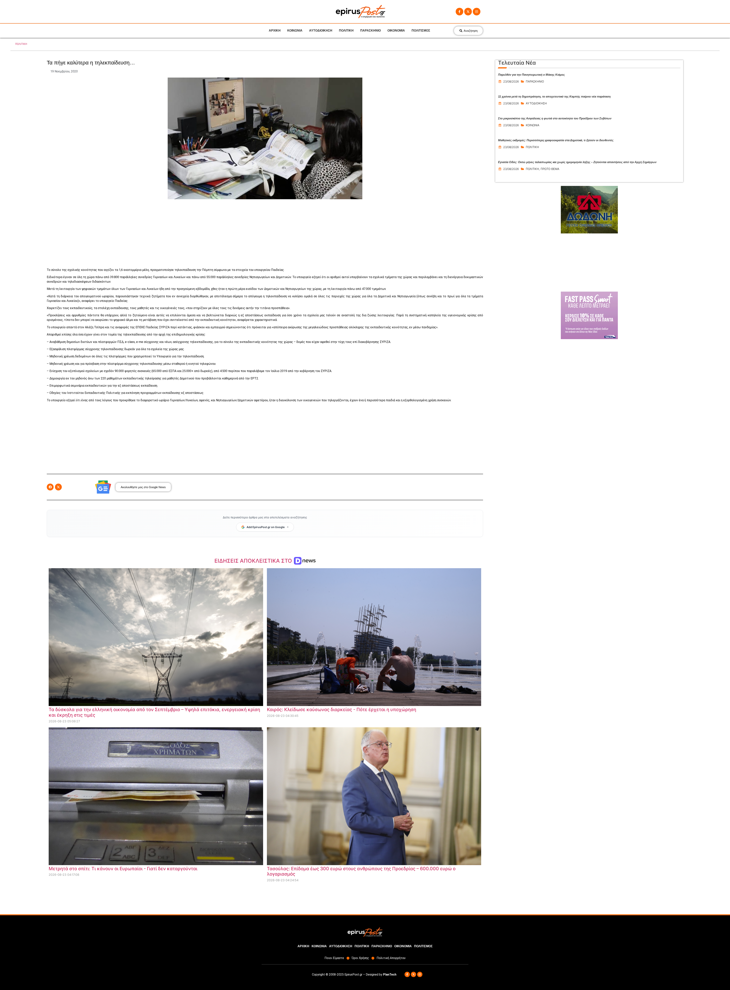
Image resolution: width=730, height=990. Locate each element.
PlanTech (389, 974)
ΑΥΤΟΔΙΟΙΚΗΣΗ (320, 30)
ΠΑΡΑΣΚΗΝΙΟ (370, 30)
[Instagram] (476, 11)
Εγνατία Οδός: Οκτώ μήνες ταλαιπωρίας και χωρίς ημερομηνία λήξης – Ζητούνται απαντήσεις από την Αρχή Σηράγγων (577, 162)
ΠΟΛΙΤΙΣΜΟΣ (421, 30)
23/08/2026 (511, 81)
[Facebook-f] (459, 11)
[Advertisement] (265, 233)
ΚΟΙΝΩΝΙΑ (294, 30)
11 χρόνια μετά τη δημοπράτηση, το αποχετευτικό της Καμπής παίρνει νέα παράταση (554, 96)
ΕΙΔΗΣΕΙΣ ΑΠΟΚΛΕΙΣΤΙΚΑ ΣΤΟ (253, 561)
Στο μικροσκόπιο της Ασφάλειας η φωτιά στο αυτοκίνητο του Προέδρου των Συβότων (554, 118)
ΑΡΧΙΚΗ (275, 30)
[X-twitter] (468, 11)
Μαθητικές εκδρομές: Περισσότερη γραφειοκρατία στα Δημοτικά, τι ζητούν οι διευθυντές (555, 140)
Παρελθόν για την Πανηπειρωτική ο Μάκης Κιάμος (531, 74)
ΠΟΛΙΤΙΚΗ (346, 30)
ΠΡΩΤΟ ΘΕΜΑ (550, 169)
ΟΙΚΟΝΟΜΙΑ (396, 30)
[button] (50, 487)
